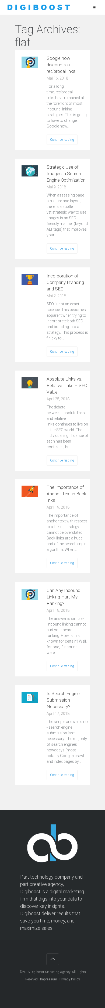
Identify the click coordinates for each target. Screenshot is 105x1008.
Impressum (48, 979)
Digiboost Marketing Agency (50, 972)
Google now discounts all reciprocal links (61, 64)
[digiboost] (38, 7)
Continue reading (62, 140)
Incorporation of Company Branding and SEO (65, 282)
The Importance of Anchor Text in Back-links (67, 494)
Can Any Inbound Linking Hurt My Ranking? (63, 597)
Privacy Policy (70, 979)
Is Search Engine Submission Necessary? (63, 700)
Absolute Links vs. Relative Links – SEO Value (67, 385)
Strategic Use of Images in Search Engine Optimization (66, 173)
